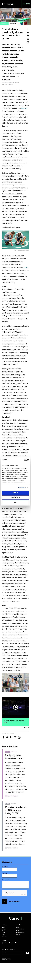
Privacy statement (20, 932)
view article (12, 796)
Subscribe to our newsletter (8, 949)
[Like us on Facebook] (6, 942)
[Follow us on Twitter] (10, 942)
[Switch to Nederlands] (19, 23)
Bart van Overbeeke (7, 84)
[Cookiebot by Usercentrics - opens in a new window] (22, 460)
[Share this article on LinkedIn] (28, 35)
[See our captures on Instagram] (3, 942)
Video (3, 934)
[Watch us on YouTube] (16, 942)
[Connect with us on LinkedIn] (13, 942)
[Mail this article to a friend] (28, 39)
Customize (14, 497)
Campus (4, 930)
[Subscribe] (27, 953)
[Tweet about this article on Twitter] (28, 32)
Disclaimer (18, 930)
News (3, 927)
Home (17, 927)
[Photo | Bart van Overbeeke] (15, 240)
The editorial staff (20, 929)
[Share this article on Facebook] (28, 29)
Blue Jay (24, 108)
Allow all (15, 492)
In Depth (4, 929)
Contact (18, 934)
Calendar (4, 936)
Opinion (4, 932)
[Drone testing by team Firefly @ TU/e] (15, 707)
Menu (27, 4)
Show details (22, 487)
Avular (26, 267)
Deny (15, 502)
